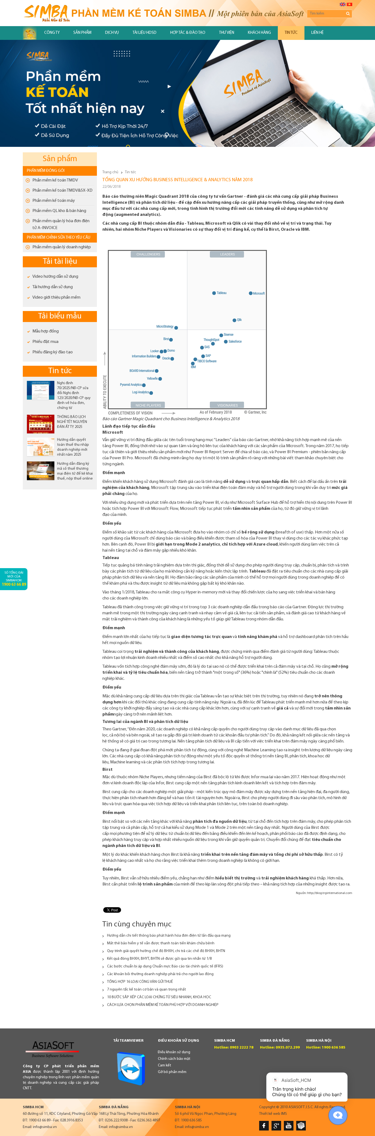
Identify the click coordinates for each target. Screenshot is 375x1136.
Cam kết (164, 1065)
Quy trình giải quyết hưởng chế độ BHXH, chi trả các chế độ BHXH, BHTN (166, 951)
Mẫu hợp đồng (45, 331)
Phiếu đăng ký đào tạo (52, 352)
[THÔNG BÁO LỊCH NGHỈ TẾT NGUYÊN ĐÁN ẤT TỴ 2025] (40, 424)
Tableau (257, 571)
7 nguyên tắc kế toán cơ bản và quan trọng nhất (146, 990)
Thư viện (226, 33)
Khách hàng (259, 33)
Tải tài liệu (60, 261)
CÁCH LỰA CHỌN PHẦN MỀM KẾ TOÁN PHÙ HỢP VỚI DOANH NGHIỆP (163, 1005)
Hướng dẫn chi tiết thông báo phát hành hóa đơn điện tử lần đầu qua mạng (169, 936)
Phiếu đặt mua (45, 342)
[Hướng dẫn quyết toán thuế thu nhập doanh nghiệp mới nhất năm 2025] (40, 447)
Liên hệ (317, 33)
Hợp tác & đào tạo (187, 33)
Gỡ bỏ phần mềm (172, 1072)
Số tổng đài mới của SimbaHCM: (14, 579)
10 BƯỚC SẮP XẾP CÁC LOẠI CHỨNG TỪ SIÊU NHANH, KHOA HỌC (159, 997)
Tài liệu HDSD (144, 33)
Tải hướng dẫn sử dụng (52, 287)
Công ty (52, 33)
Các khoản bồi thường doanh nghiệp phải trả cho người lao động (160, 974)
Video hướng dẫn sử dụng (55, 276)
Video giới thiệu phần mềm (56, 297)
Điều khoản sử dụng (174, 1052)
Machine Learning (260, 750)
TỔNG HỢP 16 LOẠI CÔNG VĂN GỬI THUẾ (140, 982)
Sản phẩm (82, 33)
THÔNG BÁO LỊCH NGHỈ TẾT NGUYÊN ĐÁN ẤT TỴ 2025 (72, 422)
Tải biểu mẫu (60, 316)
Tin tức (291, 33)
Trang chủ (110, 172)
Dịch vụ (112, 33)
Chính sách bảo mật (174, 1059)
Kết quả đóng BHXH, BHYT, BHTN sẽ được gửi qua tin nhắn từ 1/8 (159, 959)
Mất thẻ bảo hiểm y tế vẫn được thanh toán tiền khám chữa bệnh (160, 943)
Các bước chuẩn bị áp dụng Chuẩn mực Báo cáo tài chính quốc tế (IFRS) (165, 966)
